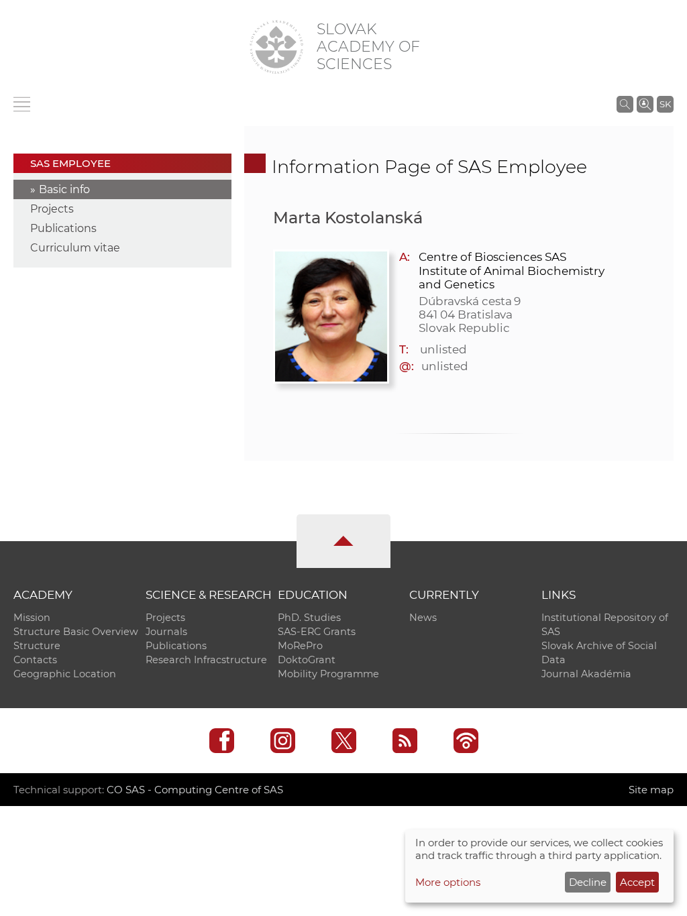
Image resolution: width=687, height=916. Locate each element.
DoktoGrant (306, 660)
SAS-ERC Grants (317, 632)
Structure (36, 646)
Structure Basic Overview (75, 632)
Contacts (35, 660)
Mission (31, 618)
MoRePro (300, 646)
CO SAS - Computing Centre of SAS (195, 789)
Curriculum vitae (75, 247)
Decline (587, 882)
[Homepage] (276, 47)
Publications (63, 228)
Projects (52, 209)
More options (447, 882)
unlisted (443, 349)
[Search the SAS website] (625, 104)
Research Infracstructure (206, 660)
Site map (651, 789)
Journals (166, 632)
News (423, 618)
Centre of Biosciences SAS (492, 257)
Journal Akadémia (586, 674)
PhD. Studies (309, 618)
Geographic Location (64, 674)
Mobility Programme (328, 674)
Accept (637, 882)
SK (665, 104)
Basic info (64, 189)
